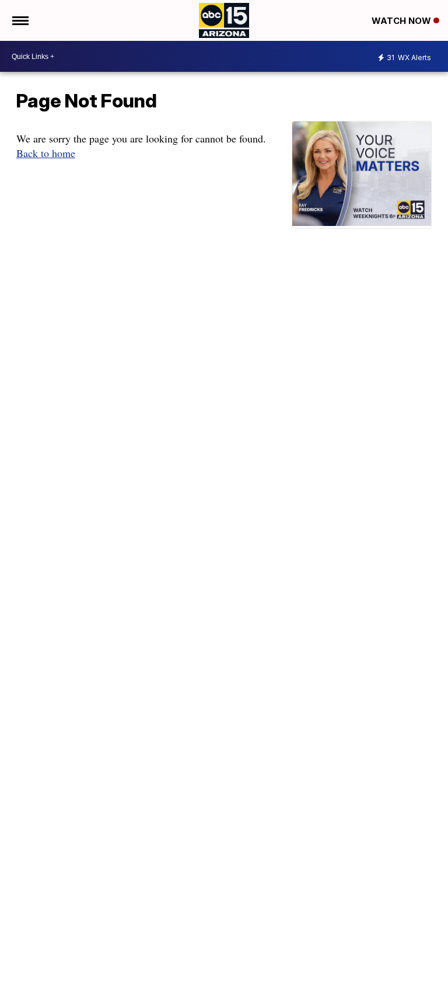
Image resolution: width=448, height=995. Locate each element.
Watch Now (402, 20)
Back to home (45, 153)
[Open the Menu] (19, 20)
